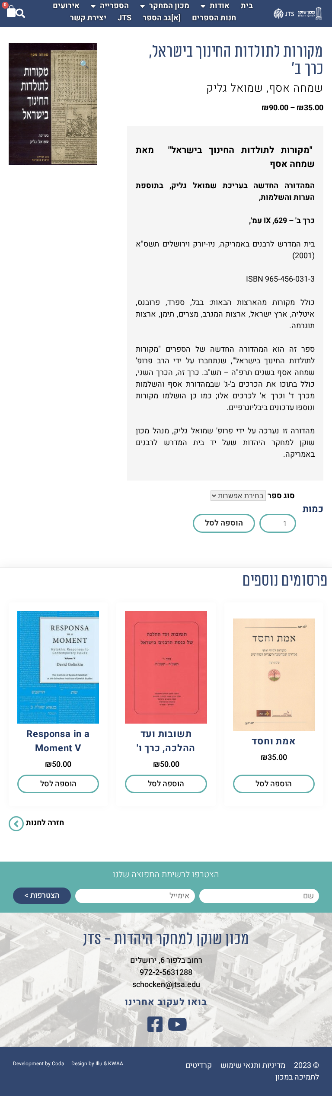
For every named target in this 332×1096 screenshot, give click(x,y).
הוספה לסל (224, 523)
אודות (220, 6)
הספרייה (114, 6)
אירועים (66, 6)
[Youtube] (177, 1024)
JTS (124, 18)
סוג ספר (281, 496)
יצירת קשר (88, 18)
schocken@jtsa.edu (166, 984)
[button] (84, 65)
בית (247, 6)
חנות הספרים (214, 18)
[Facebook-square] (154, 1024)
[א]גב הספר (162, 18)
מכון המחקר (169, 6)
